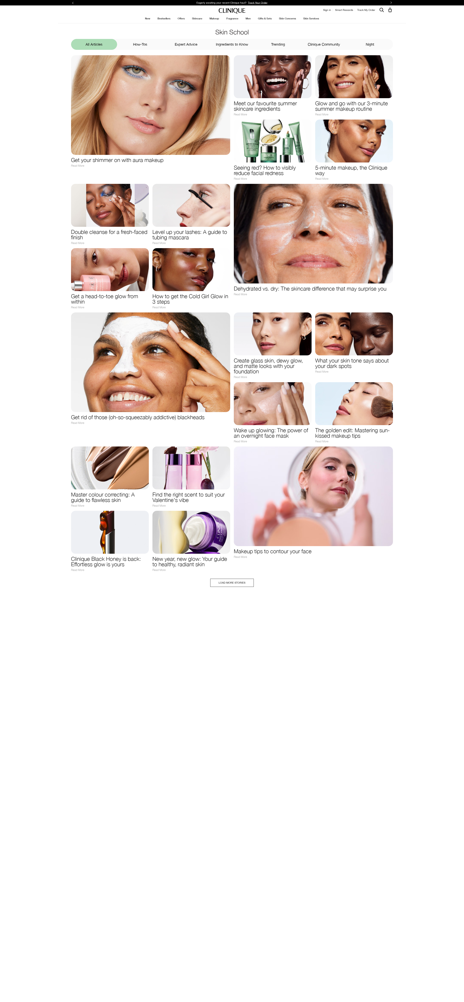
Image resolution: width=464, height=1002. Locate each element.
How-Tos (140, 44)
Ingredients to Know (232, 44)
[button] (391, 10)
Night (370, 44)
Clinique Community (324, 44)
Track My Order (366, 10)
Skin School (232, 32)
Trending (278, 44)
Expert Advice (186, 44)
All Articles (94, 44)
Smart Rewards (344, 10)
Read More (77, 165)
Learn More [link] (258, 2)
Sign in (327, 10)
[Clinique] (232, 11)
